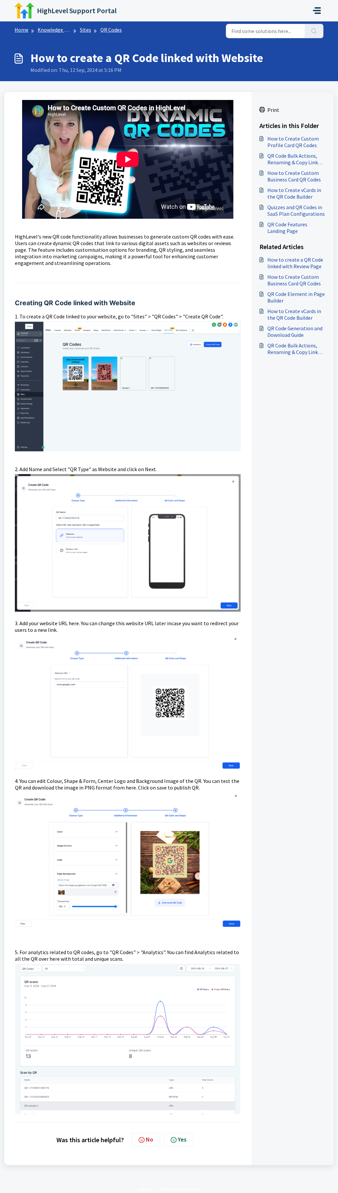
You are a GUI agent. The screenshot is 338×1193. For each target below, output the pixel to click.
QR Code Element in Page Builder (296, 297)
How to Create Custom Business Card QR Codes (294, 176)
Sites (85, 29)
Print (273, 110)
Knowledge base (56, 29)
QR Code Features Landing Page (287, 227)
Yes (182, 1139)
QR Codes (111, 29)
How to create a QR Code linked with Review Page (295, 263)
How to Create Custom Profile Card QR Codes (293, 141)
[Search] (314, 31)
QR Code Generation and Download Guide (294, 331)
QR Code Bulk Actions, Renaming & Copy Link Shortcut (292, 159)
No (149, 1139)
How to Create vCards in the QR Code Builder (294, 193)
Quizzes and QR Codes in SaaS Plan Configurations (296, 210)
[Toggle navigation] (316, 10)
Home (21, 29)
